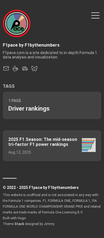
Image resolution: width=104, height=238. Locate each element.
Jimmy (49, 224)
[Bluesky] (34, 70)
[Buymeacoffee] (15, 70)
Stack (19, 224)
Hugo (22, 218)
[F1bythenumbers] (25, 70)
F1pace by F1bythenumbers (31, 45)
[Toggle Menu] (95, 15)
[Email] (6, 70)
